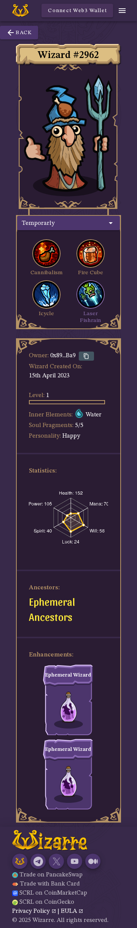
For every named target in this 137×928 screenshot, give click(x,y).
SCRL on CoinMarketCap (53, 893)
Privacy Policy (31, 911)
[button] (68, 223)
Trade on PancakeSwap (51, 875)
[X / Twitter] (56, 861)
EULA (69, 911)
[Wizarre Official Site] (19, 861)
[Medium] (92, 861)
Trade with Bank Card (50, 884)
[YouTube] (74, 861)
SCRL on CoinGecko (46, 902)
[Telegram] (38, 861)
